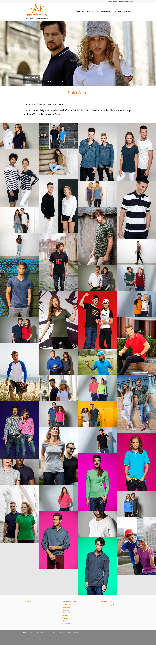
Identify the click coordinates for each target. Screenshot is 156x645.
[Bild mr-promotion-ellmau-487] (136, 304)
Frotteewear (66, 605)
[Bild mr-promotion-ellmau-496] (19, 430)
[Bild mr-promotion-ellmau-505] (58, 204)
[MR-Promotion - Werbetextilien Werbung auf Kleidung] (37, 12)
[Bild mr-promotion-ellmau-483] (97, 414)
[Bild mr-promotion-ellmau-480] (19, 514)
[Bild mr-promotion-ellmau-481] (19, 472)
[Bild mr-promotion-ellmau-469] (58, 320)
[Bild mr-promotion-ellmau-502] (58, 262)
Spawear (65, 621)
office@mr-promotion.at (127, 1)
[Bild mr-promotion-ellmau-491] (58, 540)
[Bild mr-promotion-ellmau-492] (58, 498)
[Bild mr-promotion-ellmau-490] (97, 566)
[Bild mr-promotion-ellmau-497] (97, 388)
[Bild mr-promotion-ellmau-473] (19, 220)
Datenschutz (56, 632)
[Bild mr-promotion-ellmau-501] (97, 278)
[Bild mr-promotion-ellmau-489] (136, 546)
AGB (61, 632)
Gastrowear (66, 607)
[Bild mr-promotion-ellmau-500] (136, 278)
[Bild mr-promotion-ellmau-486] (97, 362)
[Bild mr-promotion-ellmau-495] (136, 462)
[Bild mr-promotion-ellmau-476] (58, 136)
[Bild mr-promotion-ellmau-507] (136, 152)
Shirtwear (65, 618)
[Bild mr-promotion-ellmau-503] (97, 236)
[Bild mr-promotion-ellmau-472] (19, 246)
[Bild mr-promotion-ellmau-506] (19, 178)
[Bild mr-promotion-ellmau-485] (58, 388)
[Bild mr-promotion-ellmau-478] (97, 524)
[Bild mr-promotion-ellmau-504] (136, 210)
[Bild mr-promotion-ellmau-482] (58, 456)
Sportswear (66, 623)
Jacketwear (66, 613)
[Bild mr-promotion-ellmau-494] (97, 440)
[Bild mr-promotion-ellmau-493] (97, 482)
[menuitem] (80, 12)
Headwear (66, 610)
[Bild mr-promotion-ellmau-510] (19, 372)
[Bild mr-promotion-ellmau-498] (58, 362)
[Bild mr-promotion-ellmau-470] (19, 288)
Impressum (49, 632)
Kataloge (65, 615)
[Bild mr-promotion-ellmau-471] (136, 252)
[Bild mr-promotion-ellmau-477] (19, 136)
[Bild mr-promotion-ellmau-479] (136, 504)
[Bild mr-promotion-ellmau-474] (97, 194)
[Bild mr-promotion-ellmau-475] (58, 162)
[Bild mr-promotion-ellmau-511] (136, 346)
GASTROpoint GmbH (79, 632)
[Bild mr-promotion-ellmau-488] (97, 320)
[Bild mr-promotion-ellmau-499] (19, 330)
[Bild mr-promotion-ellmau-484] (58, 414)
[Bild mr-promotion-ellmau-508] (97, 152)
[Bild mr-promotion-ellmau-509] (136, 404)
